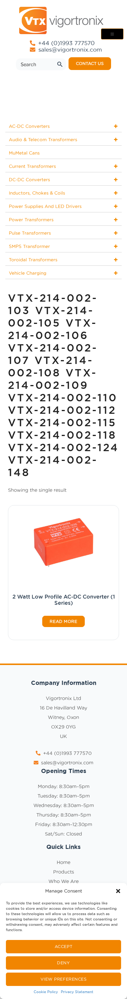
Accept (63, 946)
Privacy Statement (77, 992)
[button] (118, 891)
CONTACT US (90, 63)
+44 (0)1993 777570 (65, 43)
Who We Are (63, 881)
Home (63, 862)
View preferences (63, 979)
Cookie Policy (46, 992)
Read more (63, 621)
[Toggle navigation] (112, 33)
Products (63, 871)
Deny (63, 962)
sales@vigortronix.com (70, 50)
